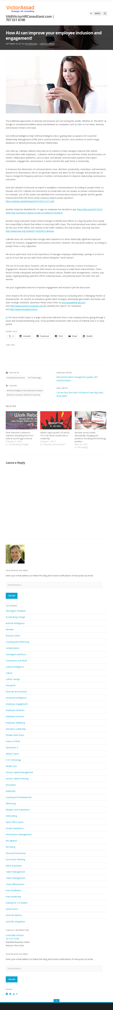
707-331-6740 (12, 938)
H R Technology (34, 378)
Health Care (11, 766)
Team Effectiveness (15, 884)
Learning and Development (19, 797)
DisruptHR (10, 685)
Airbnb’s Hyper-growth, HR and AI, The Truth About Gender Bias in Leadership (55, 435)
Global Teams (12, 753)
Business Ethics (13, 635)
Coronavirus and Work (16, 660)
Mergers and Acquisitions (18, 809)
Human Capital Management (19, 772)
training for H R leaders (17, 902)
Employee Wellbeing (15, 722)
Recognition (11, 840)
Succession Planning (15, 859)
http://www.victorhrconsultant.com (26, 305)
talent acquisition (14, 865)
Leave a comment (47, 44)
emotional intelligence (16, 697)
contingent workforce (16, 654)
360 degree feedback (16, 610)
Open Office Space (15, 822)
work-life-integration (15, 921)
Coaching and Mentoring (17, 641)
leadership (10, 791)
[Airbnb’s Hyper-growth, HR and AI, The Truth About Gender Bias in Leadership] (56, 420)
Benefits (10, 629)
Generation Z (12, 747)
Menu (97, 13)
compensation (12, 648)
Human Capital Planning (17, 778)
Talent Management (15, 871)
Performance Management (19, 834)
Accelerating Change (15, 617)
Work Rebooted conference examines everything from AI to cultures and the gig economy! (19, 435)
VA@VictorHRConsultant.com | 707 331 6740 (30, 18)
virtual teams (12, 909)
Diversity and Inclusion (16, 378)
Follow (11, 596)
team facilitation (13, 890)
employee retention (15, 710)
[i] (47, 197)
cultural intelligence (15, 666)
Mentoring (11, 803)
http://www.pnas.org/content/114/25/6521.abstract (30, 231)
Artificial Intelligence (15, 623)
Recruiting (10, 846)
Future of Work (13, 741)
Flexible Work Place (15, 735)
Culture (9, 673)
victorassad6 (31, 44)
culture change (13, 679)
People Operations (15, 828)
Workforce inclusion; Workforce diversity (23, 395)
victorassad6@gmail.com (73, 302)
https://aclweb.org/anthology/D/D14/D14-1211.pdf (30, 201)
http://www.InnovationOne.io (23, 309)
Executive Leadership (16, 729)
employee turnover (15, 716)
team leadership (13, 896)
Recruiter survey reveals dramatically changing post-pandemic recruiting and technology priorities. (90, 437)
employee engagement (17, 704)
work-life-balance (14, 915)
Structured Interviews (16, 853)
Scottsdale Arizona (15, 935)
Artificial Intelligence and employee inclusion (25, 390)
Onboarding (11, 815)
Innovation (11, 784)
